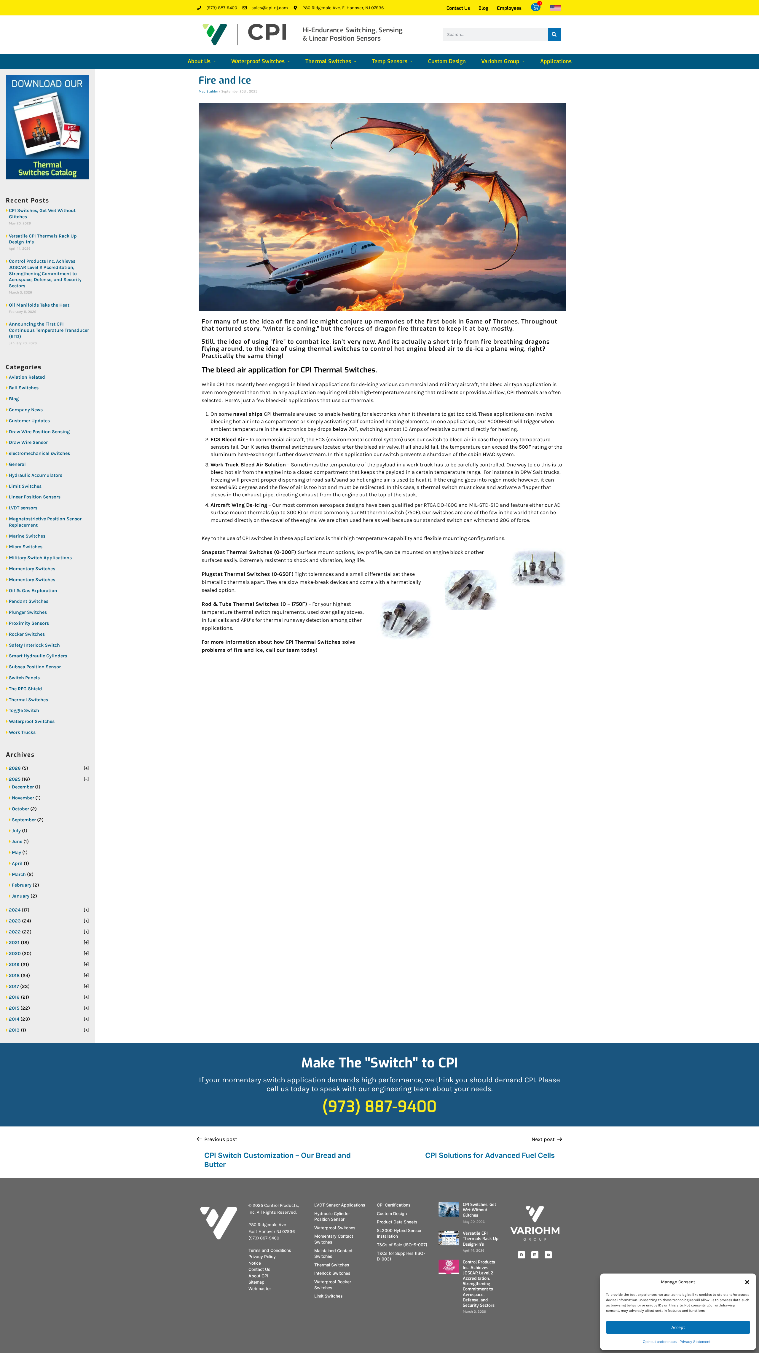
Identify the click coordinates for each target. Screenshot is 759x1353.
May (16, 852)
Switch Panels (24, 678)
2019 (14, 964)
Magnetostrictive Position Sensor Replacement (45, 522)
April (17, 863)
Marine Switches (27, 536)
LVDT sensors (23, 508)
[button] (747, 1282)
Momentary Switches (32, 568)
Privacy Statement (695, 1341)
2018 (14, 975)
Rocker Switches (27, 634)
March (19, 874)
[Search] (554, 34)
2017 (14, 986)
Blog (483, 8)
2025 (14, 779)
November (23, 798)
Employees (509, 8)
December (23, 787)
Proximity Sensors (29, 623)
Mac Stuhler (208, 91)
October (20, 809)
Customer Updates (29, 420)
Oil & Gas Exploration (33, 590)
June (17, 841)
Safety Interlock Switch (34, 645)
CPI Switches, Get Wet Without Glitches (42, 213)
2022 (15, 932)
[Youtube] (548, 1254)
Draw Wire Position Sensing (39, 431)
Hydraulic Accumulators (35, 475)
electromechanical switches (39, 453)
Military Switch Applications (40, 557)
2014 (14, 1019)
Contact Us (458, 8)
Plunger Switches (28, 612)
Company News (26, 409)
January (20, 896)
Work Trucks (22, 732)
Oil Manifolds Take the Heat (39, 305)
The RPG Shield (25, 688)
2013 (14, 1030)
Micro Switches (25, 546)
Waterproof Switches (32, 721)
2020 (15, 953)
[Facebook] (521, 1254)
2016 (14, 997)
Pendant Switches (28, 601)
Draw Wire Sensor (28, 442)
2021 (14, 942)
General (17, 464)
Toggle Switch (24, 710)
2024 (14, 910)
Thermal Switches (28, 699)
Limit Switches (25, 486)
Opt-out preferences (660, 1341)
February (21, 885)
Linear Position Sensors (34, 497)
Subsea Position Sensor (35, 667)
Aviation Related (27, 377)
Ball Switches (24, 388)
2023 (15, 921)
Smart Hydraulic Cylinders (38, 656)
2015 (14, 1008)
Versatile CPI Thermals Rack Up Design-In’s (43, 239)
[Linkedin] (534, 1254)
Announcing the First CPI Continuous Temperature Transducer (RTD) (49, 330)
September (24, 820)
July (16, 831)
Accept (678, 1327)
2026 (15, 768)
